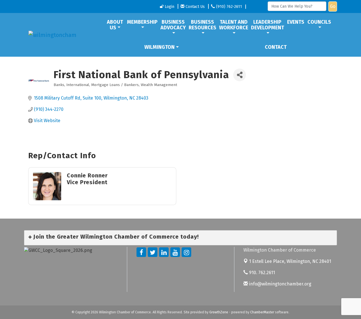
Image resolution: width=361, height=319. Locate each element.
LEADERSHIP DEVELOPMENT (267, 25)
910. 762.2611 (261, 272)
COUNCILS (319, 22)
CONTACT (276, 47)
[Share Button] (239, 75)
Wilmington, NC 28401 (290, 261)
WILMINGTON (159, 47)
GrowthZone (218, 312)
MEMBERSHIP (142, 22)
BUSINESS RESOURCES (202, 25)
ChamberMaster (262, 312)
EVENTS (295, 22)
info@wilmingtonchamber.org (279, 284)
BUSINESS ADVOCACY (173, 25)
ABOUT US (115, 25)
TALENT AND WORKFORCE (233, 25)
